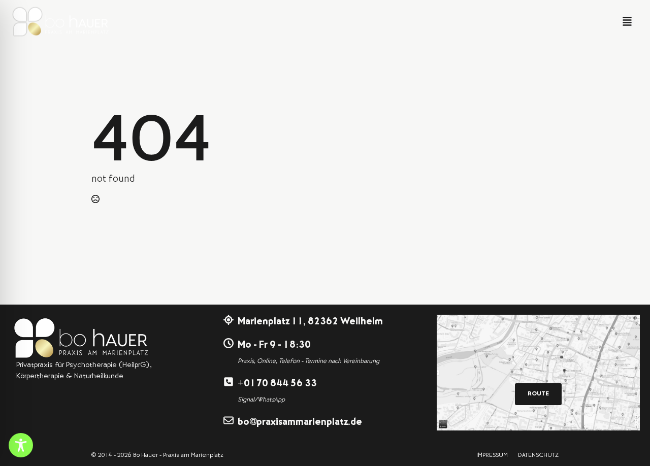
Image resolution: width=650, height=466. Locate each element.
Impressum (492, 455)
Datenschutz (538, 455)
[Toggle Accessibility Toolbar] (21, 445)
